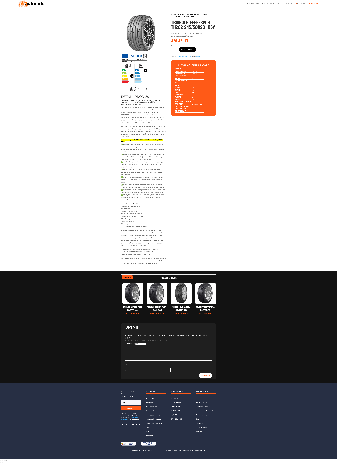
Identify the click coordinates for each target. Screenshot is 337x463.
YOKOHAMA (175, 411)
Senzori (275, 4)
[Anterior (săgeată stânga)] (0, 462)
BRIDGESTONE (176, 419)
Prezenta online (201, 427)
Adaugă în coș (187, 49)
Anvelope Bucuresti (153, 411)
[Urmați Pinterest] (136, 424)
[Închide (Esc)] (6, 460)
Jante (264, 4)
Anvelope (253, 4)
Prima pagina (150, 398)
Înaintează (205, 375)
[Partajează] (4, 460)
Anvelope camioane (153, 415)
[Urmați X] (140, 425)
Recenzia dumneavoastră (133, 346)
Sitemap (199, 431)
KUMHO (174, 415)
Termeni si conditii (202, 415)
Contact (302, 4)
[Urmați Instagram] (129, 424)
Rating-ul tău (130, 343)
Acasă (173, 14)
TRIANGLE (199, 56)
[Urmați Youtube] (133, 424)
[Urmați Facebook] (122, 424)
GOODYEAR (175, 407)
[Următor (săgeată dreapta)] (2, 462)
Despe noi (199, 423)
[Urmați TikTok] (126, 424)
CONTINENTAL (176, 402)
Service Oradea (201, 402)
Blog (197, 419)
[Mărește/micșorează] (0, 460)
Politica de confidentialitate (205, 411)
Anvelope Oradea (152, 407)
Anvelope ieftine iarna (154, 423)
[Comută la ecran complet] (2, 460)
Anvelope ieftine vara (153, 419)
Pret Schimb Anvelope (204, 407)
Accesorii (287, 4)
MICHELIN (174, 398)
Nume (127, 364)
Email (127, 370)
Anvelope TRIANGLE (193, 14)
